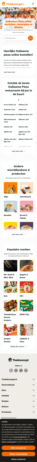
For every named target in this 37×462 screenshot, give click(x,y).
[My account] (33, 3)
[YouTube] (26, 370)
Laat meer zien (9, 72)
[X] (21, 370)
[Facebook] (11, 370)
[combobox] (15, 38)
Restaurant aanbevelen (9, 418)
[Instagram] (16, 370)
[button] (30, 38)
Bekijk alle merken (17, 346)
